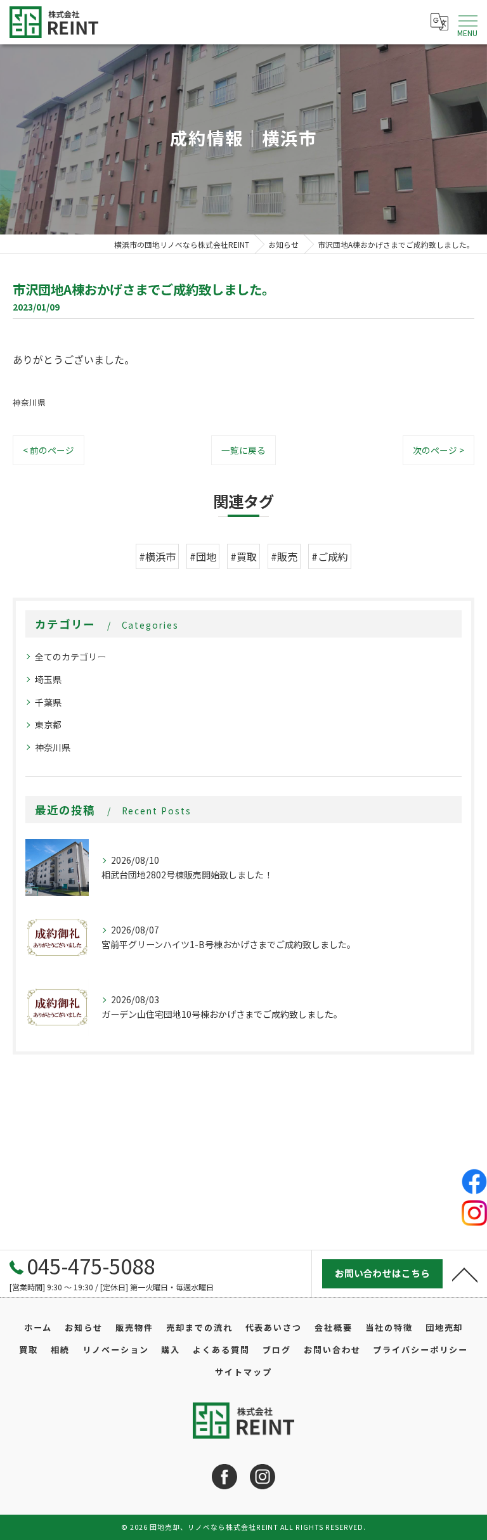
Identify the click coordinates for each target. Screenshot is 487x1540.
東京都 (48, 724)
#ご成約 (329, 556)
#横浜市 (157, 556)
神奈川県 (29, 402)
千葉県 (48, 702)
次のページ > (438, 450)
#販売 (284, 556)
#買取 (243, 556)
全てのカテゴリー (70, 656)
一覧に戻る (243, 450)
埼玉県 (48, 679)
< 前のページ (48, 450)
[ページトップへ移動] (464, 1274)
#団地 (203, 556)
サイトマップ (243, 1372)
